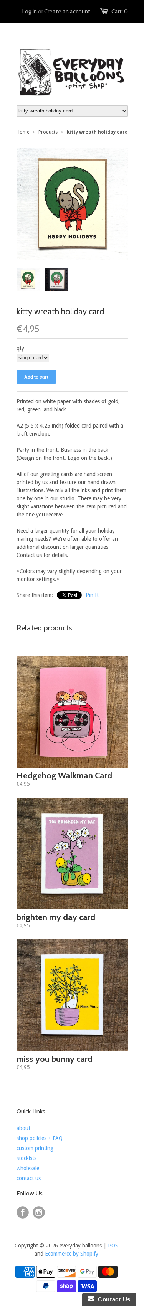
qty (20, 348)
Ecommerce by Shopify (71, 1254)
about (23, 1128)
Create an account (67, 11)
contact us (29, 1178)
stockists (26, 1158)
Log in (29, 11)
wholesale (28, 1168)
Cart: (119, 11)
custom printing (35, 1148)
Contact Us (112, 1299)
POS (113, 1245)
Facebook (23, 1212)
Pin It (92, 595)
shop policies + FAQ (40, 1138)
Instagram (39, 1212)
